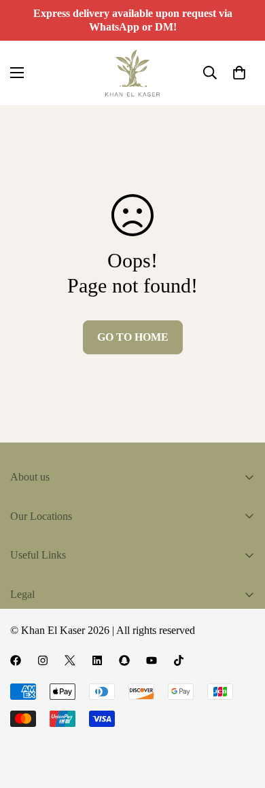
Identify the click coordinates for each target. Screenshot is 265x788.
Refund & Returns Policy (64, 689)
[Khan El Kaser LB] (132, 73)
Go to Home (133, 337)
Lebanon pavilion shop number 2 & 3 (123, 717)
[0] (239, 72)
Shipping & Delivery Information (81, 666)
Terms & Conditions (53, 620)
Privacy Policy (41, 643)
